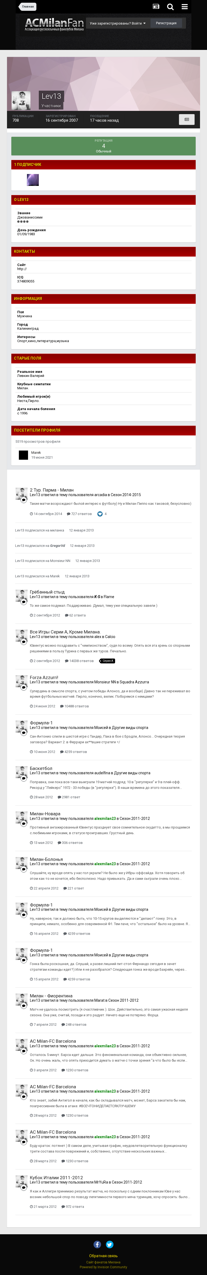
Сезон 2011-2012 (135, 818)
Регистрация (166, 23)
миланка (57, 530)
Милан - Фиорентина (51, 995)
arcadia (100, 495)
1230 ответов (76, 1070)
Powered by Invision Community (103, 1267)
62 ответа (77, 615)
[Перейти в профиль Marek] (23, 455)
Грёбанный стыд (47, 592)
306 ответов (72, 843)
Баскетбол (41, 768)
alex (97, 637)
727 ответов (81, 514)
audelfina (102, 773)
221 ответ (75, 888)
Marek (36, 453)
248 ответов (76, 1024)
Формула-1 (41, 722)
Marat (99, 1000)
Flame (109, 597)
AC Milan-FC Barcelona (53, 1041)
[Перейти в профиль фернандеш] (33, 180)
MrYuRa (101, 1182)
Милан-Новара (45, 813)
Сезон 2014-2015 (126, 495)
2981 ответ (70, 797)
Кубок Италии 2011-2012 (56, 1177)
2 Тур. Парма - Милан (52, 490)
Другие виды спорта (130, 727)
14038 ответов (81, 661)
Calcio (110, 637)
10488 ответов (76, 706)
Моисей (101, 727)
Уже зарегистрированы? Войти (116, 23)
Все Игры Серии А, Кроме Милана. (65, 632)
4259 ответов (75, 752)
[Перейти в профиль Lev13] (21, 494)
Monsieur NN (60, 561)
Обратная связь (103, 1256)
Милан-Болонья (46, 859)
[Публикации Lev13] (187, 119)
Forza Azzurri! (44, 677)
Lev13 (35, 495)
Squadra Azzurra (134, 682)
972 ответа (74, 1207)
